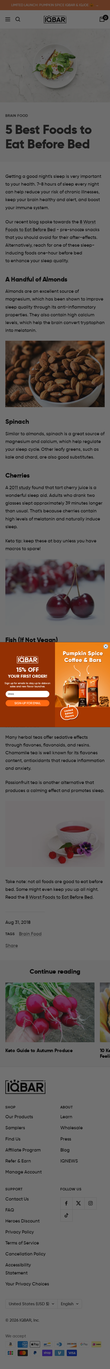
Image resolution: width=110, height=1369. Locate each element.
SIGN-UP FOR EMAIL (27, 703)
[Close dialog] (106, 646)
